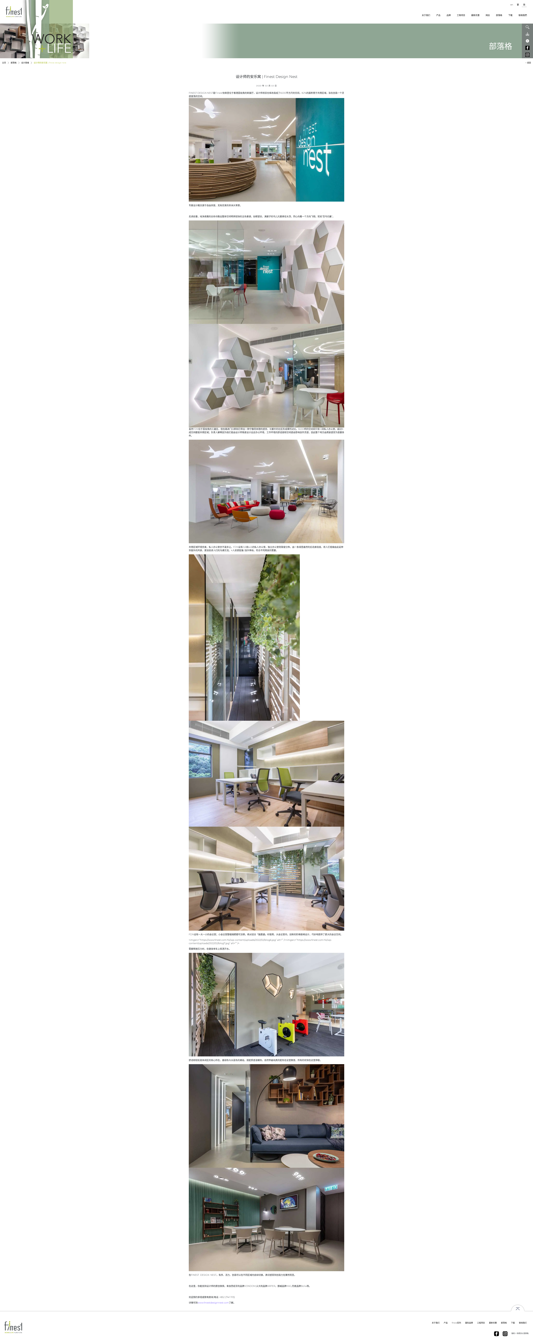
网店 (488, 15)
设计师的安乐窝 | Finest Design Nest (50, 62)
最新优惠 (475, 15)
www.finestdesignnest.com (213, 1302)
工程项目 (461, 15)
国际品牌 (469, 1323)
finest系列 (456, 1323)
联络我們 (523, 15)
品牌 (449, 15)
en (511, 4)
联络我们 (523, 1323)
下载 (510, 15)
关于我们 (426, 15)
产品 (438, 15)
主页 (4, 62)
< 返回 (528, 62)
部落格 (499, 15)
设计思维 (25, 62)
